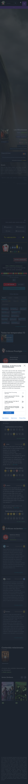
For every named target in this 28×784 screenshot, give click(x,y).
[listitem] (14, 393)
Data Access (14, 418)
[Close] (25, 366)
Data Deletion (5, 418)
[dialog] (14, 392)
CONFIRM (8, 412)
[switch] (22, 396)
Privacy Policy (22, 418)
